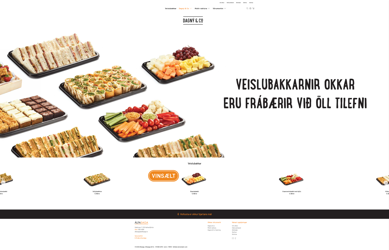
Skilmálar (238, 2)
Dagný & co (211, 226)
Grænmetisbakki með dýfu (291, 191)
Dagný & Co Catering (214, 230)
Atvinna (251, 2)
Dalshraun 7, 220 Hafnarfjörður (144, 227)
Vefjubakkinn (97, 191)
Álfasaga (140, 8)
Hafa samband (230, 2)
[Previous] (3, 182)
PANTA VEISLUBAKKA (195, 203)
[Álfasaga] (141, 223)
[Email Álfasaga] (233, 239)
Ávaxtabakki (194, 191)
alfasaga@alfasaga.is (141, 231)
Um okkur (222, 2)
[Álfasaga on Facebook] (235, 239)
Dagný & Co (184, 8)
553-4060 (141, 229)
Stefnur (245, 2)
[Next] (386, 182)
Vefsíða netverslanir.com (180, 247)
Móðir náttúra (201, 8)
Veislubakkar (170, 8)
